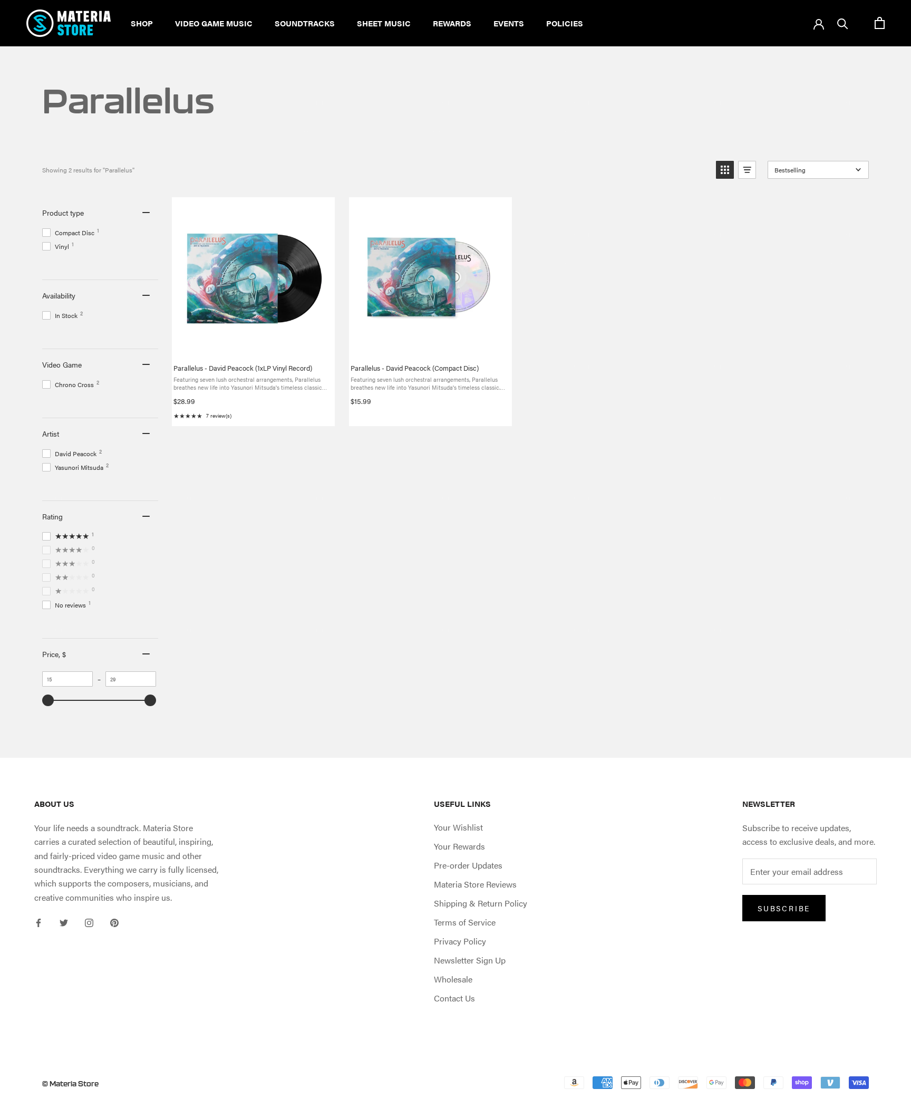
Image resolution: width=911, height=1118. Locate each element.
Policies (564, 22)
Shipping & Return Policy (480, 903)
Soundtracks (305, 22)
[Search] (842, 22)
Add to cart (261, 321)
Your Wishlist (458, 827)
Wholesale (453, 979)
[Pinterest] (114, 922)
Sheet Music (384, 22)
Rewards (452, 22)
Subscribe (784, 908)
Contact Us (454, 998)
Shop (142, 22)
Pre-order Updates (468, 865)
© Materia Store (70, 1084)
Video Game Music (214, 22)
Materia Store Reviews (475, 884)
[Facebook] (38, 922)
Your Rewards (459, 846)
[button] (725, 170)
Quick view (263, 346)
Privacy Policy (460, 941)
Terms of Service (465, 922)
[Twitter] (64, 922)
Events (508, 22)
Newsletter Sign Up (470, 960)
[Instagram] (89, 922)
